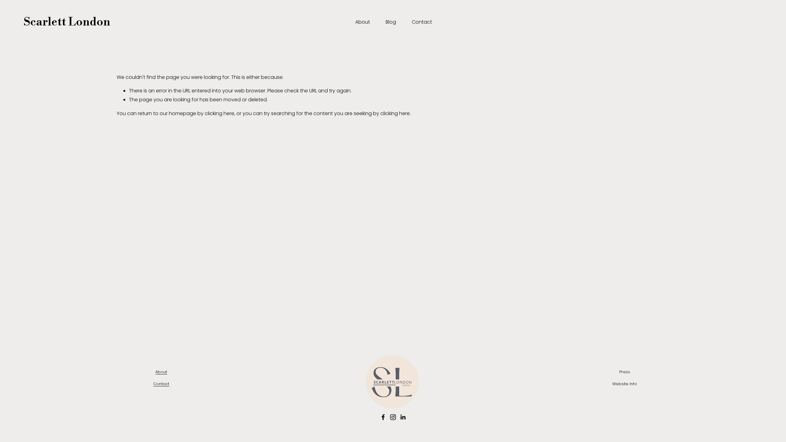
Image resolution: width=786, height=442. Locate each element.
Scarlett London (67, 22)
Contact (422, 21)
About (362, 21)
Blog (391, 21)
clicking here (219, 113)
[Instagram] (393, 417)
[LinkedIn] (403, 417)
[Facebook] (383, 417)
